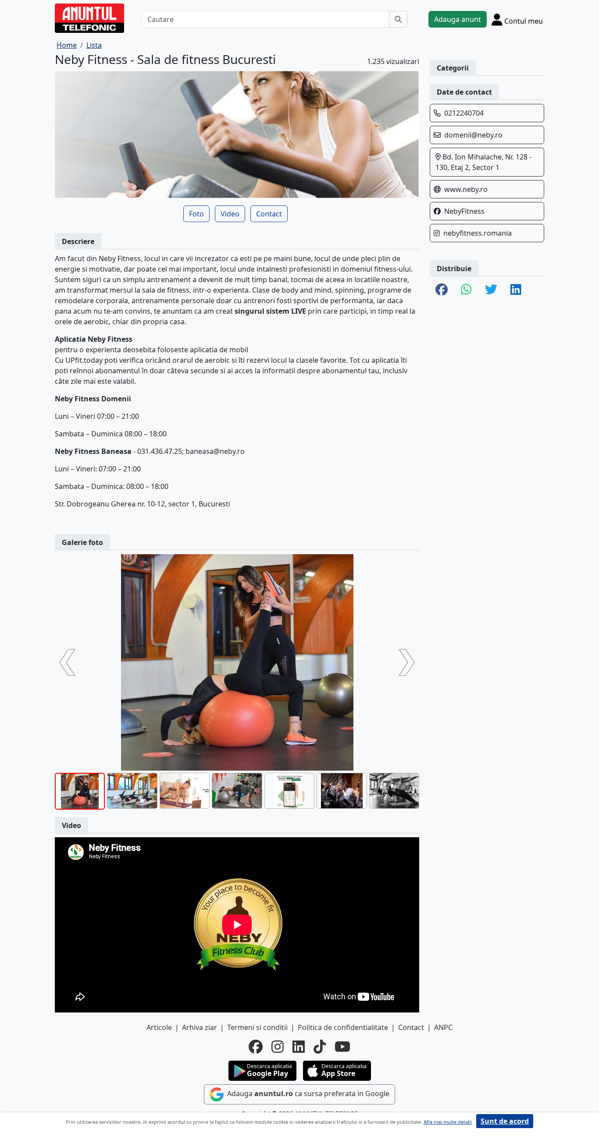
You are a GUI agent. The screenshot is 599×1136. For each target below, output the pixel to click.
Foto (196, 214)
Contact (269, 214)
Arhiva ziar (199, 1027)
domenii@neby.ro (473, 135)
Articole (159, 1027)
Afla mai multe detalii (448, 1121)
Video (230, 214)
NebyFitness (464, 211)
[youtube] (342, 1046)
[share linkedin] (516, 290)
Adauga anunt (457, 19)
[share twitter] (491, 290)
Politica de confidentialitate (343, 1027)
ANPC (443, 1027)
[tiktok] (320, 1046)
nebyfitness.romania (477, 233)
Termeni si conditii (257, 1027)
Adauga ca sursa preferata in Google (307, 1093)
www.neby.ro (466, 189)
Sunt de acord (505, 1121)
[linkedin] (298, 1046)
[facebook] (256, 1046)
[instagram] (277, 1046)
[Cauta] (398, 19)
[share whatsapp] (466, 290)
